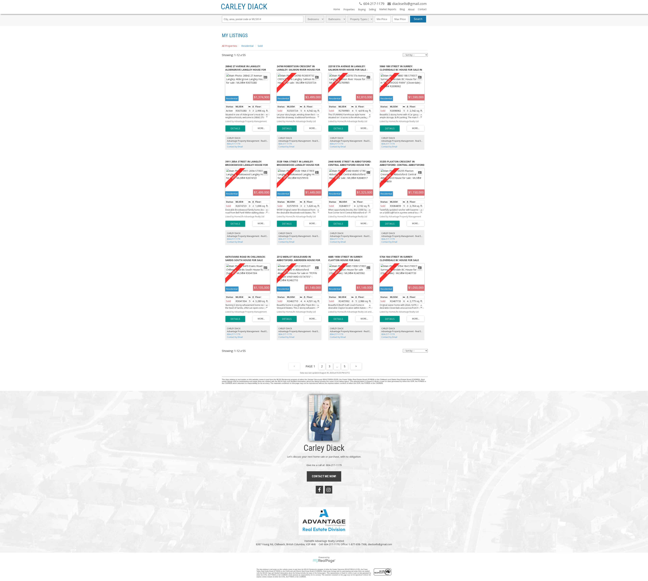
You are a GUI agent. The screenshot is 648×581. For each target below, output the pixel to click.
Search (418, 19)
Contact (422, 9)
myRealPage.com (324, 561)
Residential (247, 45)
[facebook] (319, 490)
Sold (260, 45)
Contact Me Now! (324, 476)
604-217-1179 (233, 143)
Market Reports (387, 9)
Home (336, 9)
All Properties (229, 45)
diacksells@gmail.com (380, 544)
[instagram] (328, 490)
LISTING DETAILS (235, 128)
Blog (402, 9)
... (337, 366)
